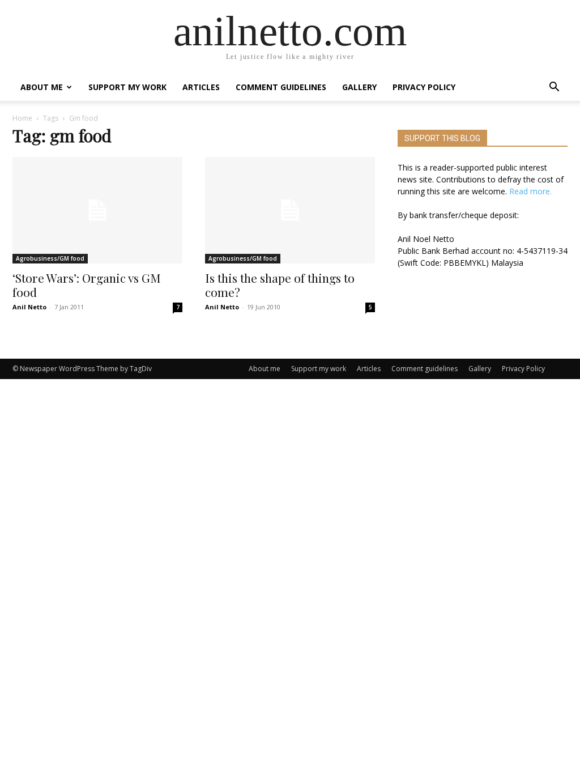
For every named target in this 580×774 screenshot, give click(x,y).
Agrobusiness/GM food (50, 258)
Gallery (359, 87)
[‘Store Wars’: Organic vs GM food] (97, 210)
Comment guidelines (281, 87)
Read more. (530, 191)
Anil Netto (29, 307)
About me (41, 87)
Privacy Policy (424, 87)
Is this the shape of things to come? (280, 285)
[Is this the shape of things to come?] (290, 210)
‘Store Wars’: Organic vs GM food (86, 285)
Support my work (127, 87)
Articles (201, 87)
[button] (554, 88)
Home (22, 118)
